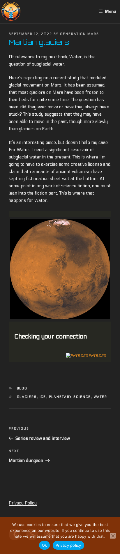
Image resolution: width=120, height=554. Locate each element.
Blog (22, 388)
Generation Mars (79, 34)
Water (100, 397)
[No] (113, 536)
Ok (44, 545)
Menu (110, 11)
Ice (43, 397)
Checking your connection (50, 336)
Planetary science (70, 397)
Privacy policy (68, 545)
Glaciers (27, 397)
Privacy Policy (23, 503)
